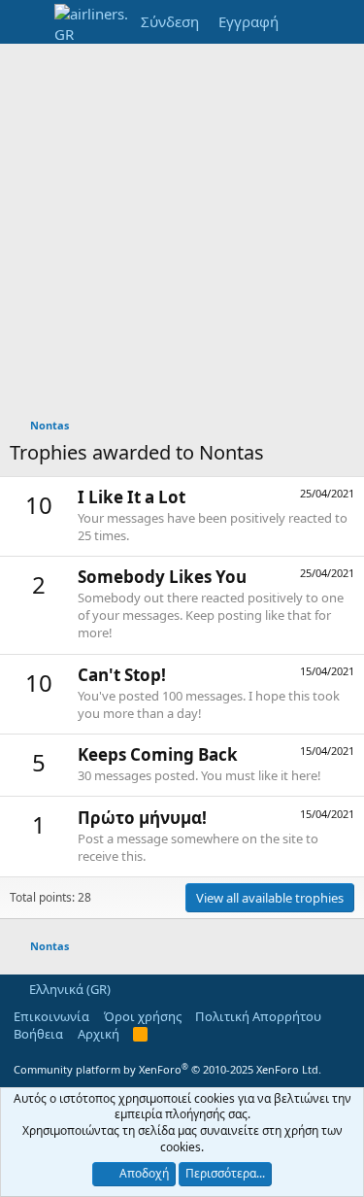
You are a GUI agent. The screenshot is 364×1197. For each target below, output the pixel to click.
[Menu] (27, 22)
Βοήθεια (38, 1034)
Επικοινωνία (51, 1016)
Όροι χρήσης (143, 1016)
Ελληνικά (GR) (68, 989)
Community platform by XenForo (167, 1069)
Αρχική (98, 1034)
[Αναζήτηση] (345, 22)
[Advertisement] (182, 235)
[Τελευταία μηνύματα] (307, 22)
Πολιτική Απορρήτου (258, 1016)
